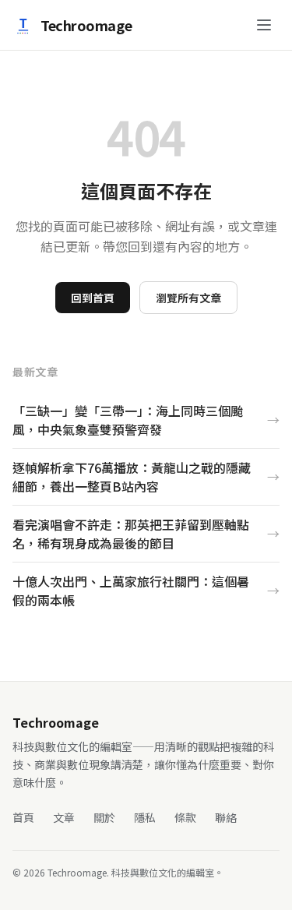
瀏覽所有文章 (188, 297)
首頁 (23, 817)
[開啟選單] (264, 25)
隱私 (145, 817)
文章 (64, 817)
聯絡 (226, 817)
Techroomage (86, 25)
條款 (185, 817)
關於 (104, 817)
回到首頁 (92, 297)
